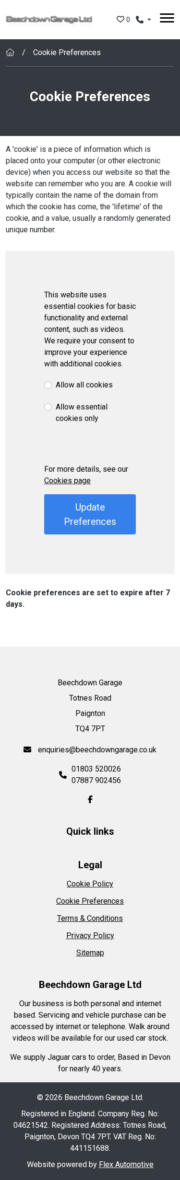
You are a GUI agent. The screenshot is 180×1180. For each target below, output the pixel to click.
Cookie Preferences (90, 901)
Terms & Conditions (90, 918)
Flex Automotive (126, 1164)
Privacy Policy (90, 935)
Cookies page (67, 480)
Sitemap (90, 952)
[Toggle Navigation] (167, 19)
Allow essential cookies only (82, 412)
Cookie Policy (90, 883)
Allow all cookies (84, 384)
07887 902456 (96, 780)
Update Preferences (90, 514)
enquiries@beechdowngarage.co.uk (96, 749)
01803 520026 (96, 768)
